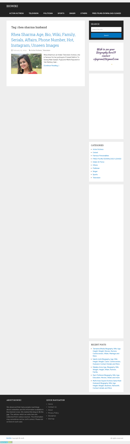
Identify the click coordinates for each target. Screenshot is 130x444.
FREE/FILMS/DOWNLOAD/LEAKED (106, 13)
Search (106, 35)
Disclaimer (52, 416)
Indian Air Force (98, 162)
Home (50, 404)
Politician (48, 13)
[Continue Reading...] (51, 66)
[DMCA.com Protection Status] (6, 443)
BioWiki (12, 6)
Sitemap (51, 419)
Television (33, 13)
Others (83, 13)
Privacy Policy (53, 413)
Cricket (95, 152)
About (50, 410)
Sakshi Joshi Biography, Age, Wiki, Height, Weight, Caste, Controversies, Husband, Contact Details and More (107, 361)
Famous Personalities (101, 156)
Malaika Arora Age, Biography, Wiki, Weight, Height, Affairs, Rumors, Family (106, 369)
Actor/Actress (16, 13)
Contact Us (52, 407)
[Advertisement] (106, 105)
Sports (61, 13)
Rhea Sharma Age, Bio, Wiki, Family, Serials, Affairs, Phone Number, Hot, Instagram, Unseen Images (43, 40)
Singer (72, 13)
